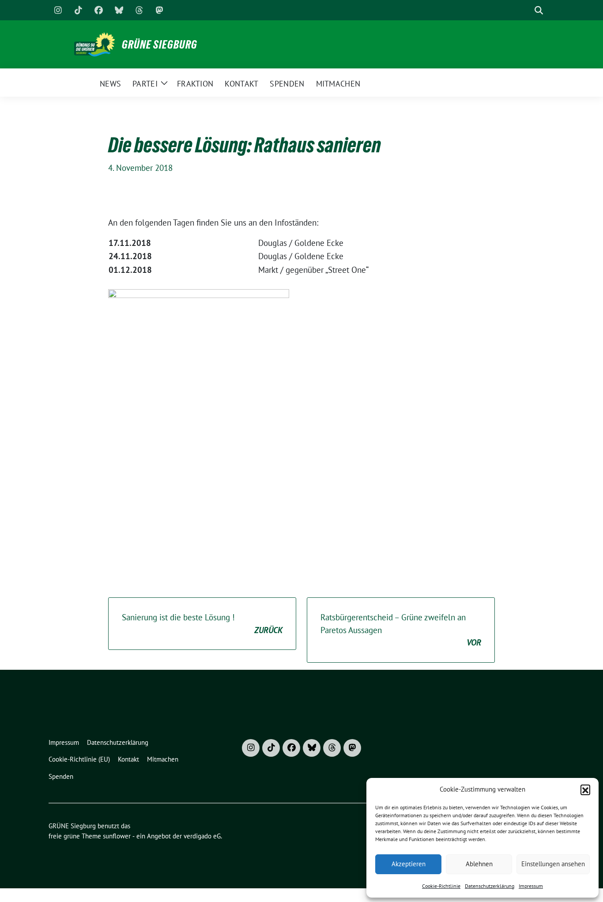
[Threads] (139, 10)
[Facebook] (98, 10)
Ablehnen (479, 864)
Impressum (531, 886)
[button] (585, 789)
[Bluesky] (119, 10)
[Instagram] (58, 10)
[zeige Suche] (538, 10)
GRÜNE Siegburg (159, 44)
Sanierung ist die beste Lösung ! (202, 623)
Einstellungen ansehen (553, 864)
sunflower (117, 836)
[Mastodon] (159, 10)
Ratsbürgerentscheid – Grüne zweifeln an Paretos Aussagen (400, 630)
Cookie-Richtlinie (441, 886)
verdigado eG (202, 836)
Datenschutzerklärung (489, 886)
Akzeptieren (409, 864)
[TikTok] (78, 10)
